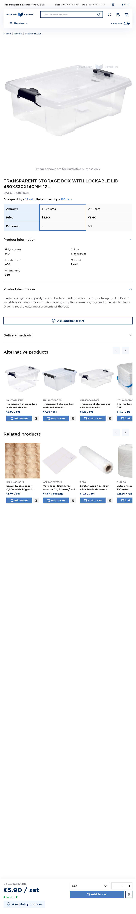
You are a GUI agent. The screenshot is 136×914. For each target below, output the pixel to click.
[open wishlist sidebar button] (118, 14)
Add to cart (21, 418)
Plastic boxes (33, 33)
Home (7, 33)
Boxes (18, 33)
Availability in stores (27, 904)
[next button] (125, 350)
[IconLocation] (113, 4)
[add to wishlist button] (36, 418)
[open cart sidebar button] (126, 14)
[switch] (127, 23)
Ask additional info (71, 320)
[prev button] (116, 350)
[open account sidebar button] (109, 14)
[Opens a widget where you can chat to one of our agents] (122, 907)
